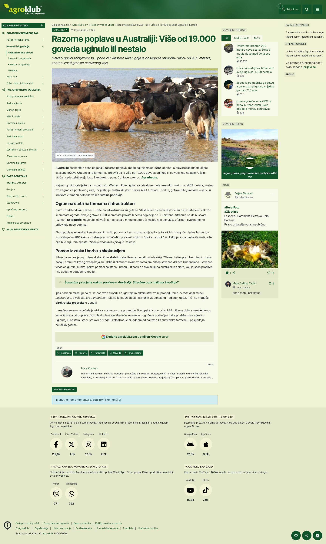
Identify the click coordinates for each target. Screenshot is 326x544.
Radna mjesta (14, 103)
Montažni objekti (15, 169)
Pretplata (128, 528)
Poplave (82, 353)
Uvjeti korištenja (62, 528)
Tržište (10, 216)
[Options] (271, 194)
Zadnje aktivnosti (297, 24)
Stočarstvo (12, 202)
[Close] (306, 9)
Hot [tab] (226, 38)
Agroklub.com (80, 24)
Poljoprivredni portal (28, 523)
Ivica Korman (89, 368)
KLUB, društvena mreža (22, 229)
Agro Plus (12, 76)
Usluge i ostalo (14, 143)
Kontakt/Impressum (107, 528)
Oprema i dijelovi (15, 123)
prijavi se (310, 67)
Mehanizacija (13, 109)
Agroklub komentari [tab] (64, 389)
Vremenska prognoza (18, 222)
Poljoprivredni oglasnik (23, 90)
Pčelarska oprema (16, 156)
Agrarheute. (149, 177)
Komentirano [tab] (241, 38)
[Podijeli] (306, 535)
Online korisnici (296, 43)
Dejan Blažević (244, 193)
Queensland (134, 353)
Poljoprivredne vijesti (103, 24)
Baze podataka (16, 176)
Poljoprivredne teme (17, 39)
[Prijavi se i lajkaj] (296, 535)
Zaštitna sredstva (16, 182)
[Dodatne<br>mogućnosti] (317, 535)
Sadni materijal (14, 136)
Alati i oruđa (13, 116)
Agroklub (47, 533)
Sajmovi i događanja (19, 58)
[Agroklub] (24, 9)
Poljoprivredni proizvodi (20, 129)
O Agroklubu (23, 528)
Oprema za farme (16, 163)
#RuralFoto (231, 207)
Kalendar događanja (19, 64)
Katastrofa (99, 353)
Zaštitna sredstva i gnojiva (21, 149)
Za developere (84, 528)
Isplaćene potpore (16, 209)
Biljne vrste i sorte (16, 196)
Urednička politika (148, 528)
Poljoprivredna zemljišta (20, 96)
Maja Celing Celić (244, 283)
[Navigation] (317, 9)
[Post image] (249, 249)
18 (272, 272)
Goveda (117, 353)
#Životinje (231, 211)
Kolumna (12, 70)
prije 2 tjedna (246, 197)
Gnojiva (10, 189)
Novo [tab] (257, 38)
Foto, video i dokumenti (19, 83)
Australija (66, 353)
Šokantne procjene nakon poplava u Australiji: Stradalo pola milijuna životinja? (122, 282)
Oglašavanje (41, 528)
